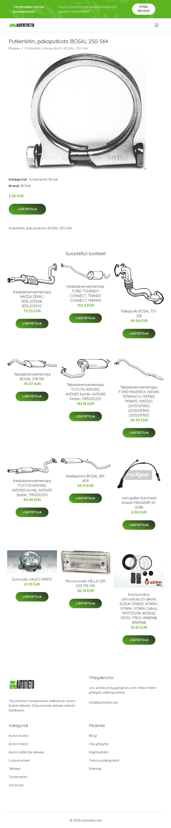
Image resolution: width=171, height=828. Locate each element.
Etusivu (14, 48)
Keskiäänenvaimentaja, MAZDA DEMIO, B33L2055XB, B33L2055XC (32, 299)
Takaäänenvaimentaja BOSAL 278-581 (32, 376)
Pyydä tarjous (143, 8)
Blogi (93, 735)
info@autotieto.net (103, 702)
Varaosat (16, 785)
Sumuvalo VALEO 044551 (32, 579)
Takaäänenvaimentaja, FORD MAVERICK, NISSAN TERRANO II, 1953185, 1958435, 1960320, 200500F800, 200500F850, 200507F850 (139, 401)
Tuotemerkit (38, 179)
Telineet (14, 768)
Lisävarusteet (19, 760)
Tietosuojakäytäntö (104, 760)
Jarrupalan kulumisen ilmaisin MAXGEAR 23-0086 (139, 503)
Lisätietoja (27, 209)
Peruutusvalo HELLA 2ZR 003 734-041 (86, 583)
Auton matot (18, 744)
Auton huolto (18, 735)
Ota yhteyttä (98, 744)
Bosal (53, 179)
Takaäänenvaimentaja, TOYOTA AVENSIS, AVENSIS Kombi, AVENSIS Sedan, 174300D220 (85, 391)
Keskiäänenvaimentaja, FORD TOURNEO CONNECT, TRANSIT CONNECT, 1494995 (86, 293)
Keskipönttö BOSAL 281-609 (85, 478)
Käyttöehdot (98, 752)
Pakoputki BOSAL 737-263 (139, 313)
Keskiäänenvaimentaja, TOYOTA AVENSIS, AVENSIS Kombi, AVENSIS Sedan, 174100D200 (32, 488)
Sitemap (95, 768)
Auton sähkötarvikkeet (26, 752)
